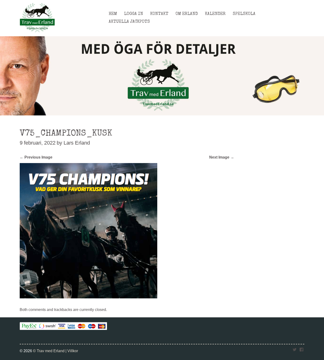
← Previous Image (36, 157)
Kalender (215, 14)
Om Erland (187, 14)
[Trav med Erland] (37, 33)
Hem (113, 14)
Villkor (72, 351)
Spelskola (244, 14)
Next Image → (221, 157)
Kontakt (159, 14)
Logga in (133, 14)
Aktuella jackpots (129, 22)
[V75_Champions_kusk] (88, 297)
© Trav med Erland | (50, 351)
